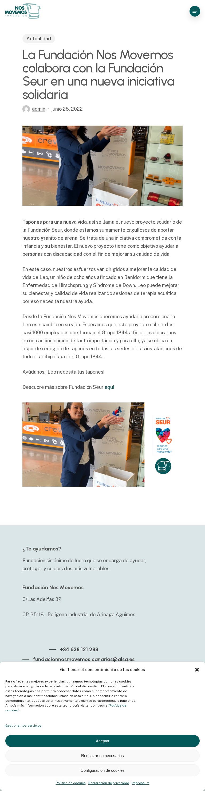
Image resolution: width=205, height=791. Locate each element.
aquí (109, 387)
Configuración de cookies (103, 770)
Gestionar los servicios (23, 725)
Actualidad (38, 38)
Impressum (140, 783)
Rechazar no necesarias (102, 755)
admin (38, 109)
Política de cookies (71, 783)
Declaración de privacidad (108, 783)
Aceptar (102, 741)
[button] (197, 669)
